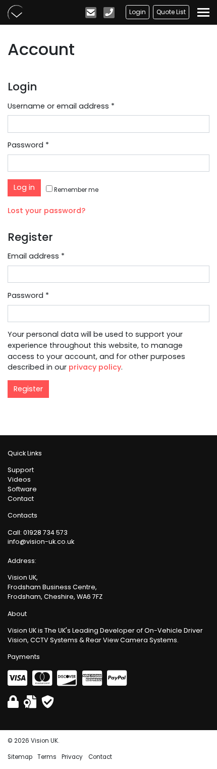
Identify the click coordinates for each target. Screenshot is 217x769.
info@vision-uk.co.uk (41, 541)
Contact (21, 498)
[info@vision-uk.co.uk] (91, 15)
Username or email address (61, 106)
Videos (19, 479)
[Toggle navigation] (203, 12)
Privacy (72, 757)
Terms (47, 757)
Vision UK (15, 12)
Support (21, 470)
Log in (24, 187)
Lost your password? (46, 211)
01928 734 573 (45, 532)
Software (22, 489)
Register (28, 389)
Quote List (171, 12)
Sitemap (20, 757)
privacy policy (95, 367)
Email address (36, 256)
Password (28, 145)
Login (137, 12)
